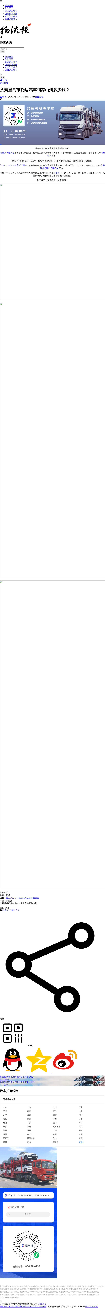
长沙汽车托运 (4, 1295)
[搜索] (52, 75)
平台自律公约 (91, 1306)
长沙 (5, 1126)
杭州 (80, 1115)
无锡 (55, 1130)
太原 (80, 1134)
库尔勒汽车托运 (36, 1286)
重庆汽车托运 (4, 1292)
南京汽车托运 (75, 1292)
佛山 (55, 1138)
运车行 (3, 153)
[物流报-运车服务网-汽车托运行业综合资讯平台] (15, 35)
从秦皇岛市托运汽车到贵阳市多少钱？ (17, 1082)
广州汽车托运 (11, 16)
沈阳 (80, 1111)
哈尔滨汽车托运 (64, 1292)
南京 (29, 1111)
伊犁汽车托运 (60, 1286)
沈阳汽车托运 (54, 1292)
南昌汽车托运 (24, 1295)
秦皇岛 (55, 1142)
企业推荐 (4, 83)
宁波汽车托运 (75, 1295)
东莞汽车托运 (14, 1297)
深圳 (80, 1107)
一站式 (11, 165)
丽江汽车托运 (73, 1289)
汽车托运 (9, 6)
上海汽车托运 (11, 14)
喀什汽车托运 (14, 1286)
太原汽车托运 (34, 1295)
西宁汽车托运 (94, 1295)
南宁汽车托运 (34, 1292)
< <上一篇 (4, 1079)
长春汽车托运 (44, 1292)
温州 (5, 1142)
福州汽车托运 (85, 1295)
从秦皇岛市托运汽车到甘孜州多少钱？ (17, 1077)
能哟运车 (9, 8)
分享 (2, 1019)
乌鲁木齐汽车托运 (49, 1286)
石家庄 (6, 1138)
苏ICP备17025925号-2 (9, 1306)
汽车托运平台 (21, 165)
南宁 (29, 1134)
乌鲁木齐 (56, 1126)
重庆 (55, 1115)
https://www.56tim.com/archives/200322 (22, 898)
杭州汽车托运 (24, 1289)
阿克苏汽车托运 (25, 1286)
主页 (4, 80)
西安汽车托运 (83, 1289)
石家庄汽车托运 (64, 1295)
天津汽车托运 (54, 1295)
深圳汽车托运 (11, 19)
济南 (80, 1119)
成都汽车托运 (93, 1289)
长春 (29, 1123)
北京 (5, 1107)
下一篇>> (4, 1085)
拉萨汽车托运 (63, 1289)
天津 (5, 1111)
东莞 (80, 1138)
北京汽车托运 (11, 11)
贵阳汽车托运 (44, 1295)
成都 (29, 1115)
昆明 (80, 1126)
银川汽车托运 (4, 1297)
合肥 (55, 1134)
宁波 (55, 1119)
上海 (29, 1107)
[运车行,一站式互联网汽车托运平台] (52, 144)
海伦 (4, 97)
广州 (55, 1107)
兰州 (5, 1130)
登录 (2, 77)
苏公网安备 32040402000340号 (32, 1306)
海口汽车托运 (79, 1286)
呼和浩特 (30, 1138)
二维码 (29, 1045)
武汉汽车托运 (14, 1292)
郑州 (80, 1123)
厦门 (55, 1123)
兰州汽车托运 (44, 1289)
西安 (5, 1115)
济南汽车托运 (94, 1292)
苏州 (29, 1130)
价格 (58, 173)
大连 (29, 1119)
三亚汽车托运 (70, 1286)
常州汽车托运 (24, 1292)
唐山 (29, 1142)
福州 (29, 1126)
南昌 (80, 1130)
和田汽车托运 (4, 1286)
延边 (5, 1123)
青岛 (5, 1119)
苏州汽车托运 (34, 1289)
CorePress (42, 1304)
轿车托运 (15, 910)
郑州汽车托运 (85, 1292)
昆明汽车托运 (54, 1289)
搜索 (2, 52)
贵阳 (5, 1134)
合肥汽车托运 (14, 1295)
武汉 (55, 1111)
